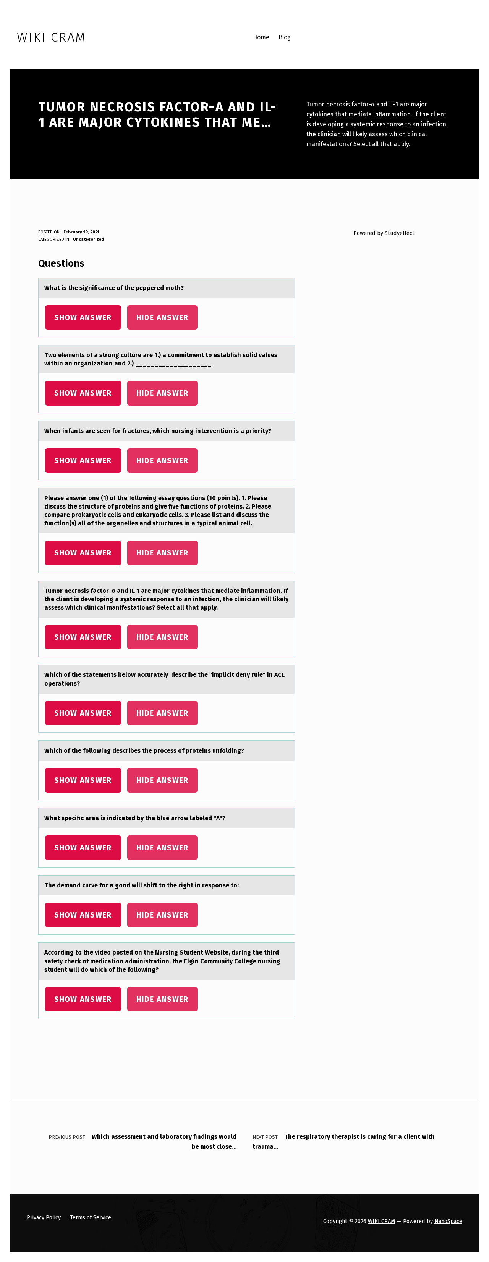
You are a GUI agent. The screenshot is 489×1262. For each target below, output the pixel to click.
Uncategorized (88, 239)
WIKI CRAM (381, 1221)
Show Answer (83, 317)
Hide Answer (162, 317)
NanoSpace (448, 1221)
